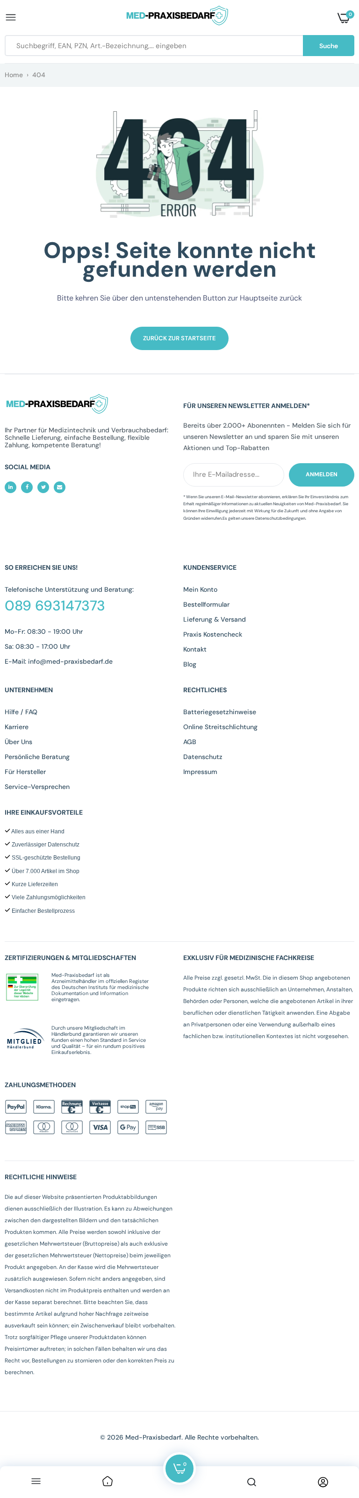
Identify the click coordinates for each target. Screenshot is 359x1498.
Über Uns (18, 742)
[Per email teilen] (59, 487)
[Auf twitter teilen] (43, 487)
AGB (189, 742)
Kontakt (195, 649)
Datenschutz (203, 757)
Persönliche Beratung (37, 757)
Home (14, 75)
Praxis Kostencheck (212, 634)
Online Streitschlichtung (220, 727)
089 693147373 (55, 606)
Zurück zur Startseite (179, 338)
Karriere (17, 727)
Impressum (200, 771)
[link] (107, 1482)
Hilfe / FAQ (21, 712)
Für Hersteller (25, 771)
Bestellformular (206, 604)
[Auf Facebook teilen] (27, 487)
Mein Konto (200, 589)
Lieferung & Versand (214, 619)
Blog (189, 664)
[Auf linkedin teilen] (10, 487)
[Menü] (36, 1482)
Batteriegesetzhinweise (219, 712)
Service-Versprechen (37, 786)
